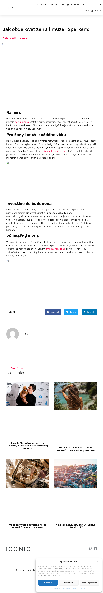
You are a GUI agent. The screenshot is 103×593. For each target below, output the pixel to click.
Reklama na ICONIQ (26, 570)
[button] (98, 561)
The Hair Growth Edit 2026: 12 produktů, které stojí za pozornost (75, 449)
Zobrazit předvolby (89, 583)
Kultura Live (91, 4)
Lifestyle (39, 4)
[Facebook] (95, 549)
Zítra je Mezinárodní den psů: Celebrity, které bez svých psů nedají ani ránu (27, 446)
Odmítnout (68, 583)
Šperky (25, 38)
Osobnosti (75, 4)
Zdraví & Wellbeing (58, 4)
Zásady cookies (56, 588)
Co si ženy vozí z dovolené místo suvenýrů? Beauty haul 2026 (27, 526)
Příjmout (48, 583)
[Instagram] (91, 549)
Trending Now (90, 10)
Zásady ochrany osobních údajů (74, 588)
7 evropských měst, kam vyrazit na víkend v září (75, 526)
